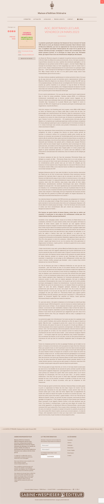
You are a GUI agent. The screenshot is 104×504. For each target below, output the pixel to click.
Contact (69, 455)
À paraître (70, 440)
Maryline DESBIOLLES (28, 54)
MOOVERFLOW (65, 500)
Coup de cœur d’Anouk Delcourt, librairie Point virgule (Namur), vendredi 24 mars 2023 (77, 429)
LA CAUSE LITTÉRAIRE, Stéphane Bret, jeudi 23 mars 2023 (19, 429)
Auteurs (69, 442)
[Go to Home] (52, 497)
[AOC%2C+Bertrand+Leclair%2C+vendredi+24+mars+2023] (8, 31)
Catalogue (69, 445)
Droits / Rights (71, 450)
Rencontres (70, 447)
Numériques (70, 453)
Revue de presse (27, 58)
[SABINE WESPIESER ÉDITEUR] (52, 8)
